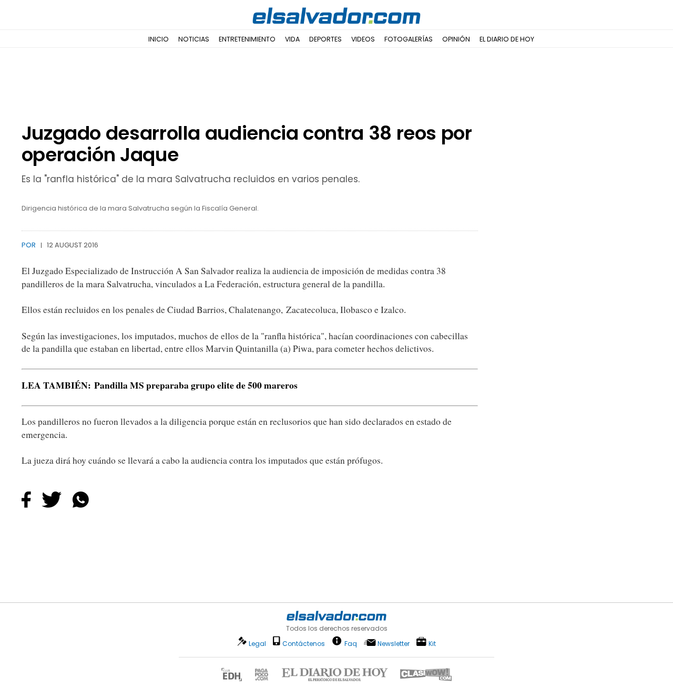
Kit (432, 643)
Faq (350, 643)
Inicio (158, 39)
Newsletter (394, 643)
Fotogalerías (408, 39)
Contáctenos (303, 643)
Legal (257, 643)
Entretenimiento (247, 39)
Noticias (193, 39)
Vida (292, 39)
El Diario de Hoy (507, 39)
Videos (363, 39)
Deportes (325, 39)
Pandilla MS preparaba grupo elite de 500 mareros (196, 385)
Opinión (456, 39)
